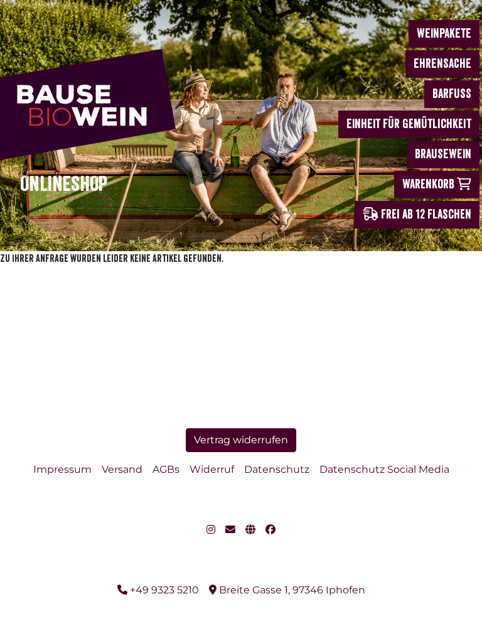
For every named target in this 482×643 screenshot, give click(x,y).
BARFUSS (451, 93)
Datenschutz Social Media (384, 469)
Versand (122, 469)
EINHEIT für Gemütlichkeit (408, 124)
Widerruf (212, 469)
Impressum (62, 469)
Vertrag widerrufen (241, 440)
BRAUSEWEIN (443, 154)
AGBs (166, 469)
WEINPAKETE (444, 33)
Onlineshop (63, 184)
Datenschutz (276, 469)
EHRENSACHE (442, 63)
